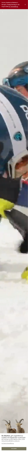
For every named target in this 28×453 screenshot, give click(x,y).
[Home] (2, 12)
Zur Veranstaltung (13, 6)
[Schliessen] (24, 5)
